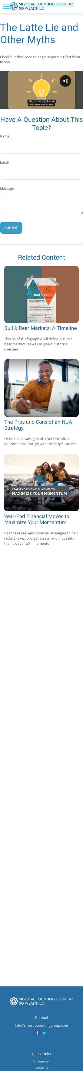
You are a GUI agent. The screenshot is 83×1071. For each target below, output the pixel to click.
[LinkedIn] (45, 1033)
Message (7, 188)
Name (5, 136)
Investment (42, 1067)
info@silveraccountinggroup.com (41, 1025)
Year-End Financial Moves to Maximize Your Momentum (36, 519)
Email (4, 162)
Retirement (42, 1061)
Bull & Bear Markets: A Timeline (40, 328)
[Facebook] (37, 1033)
